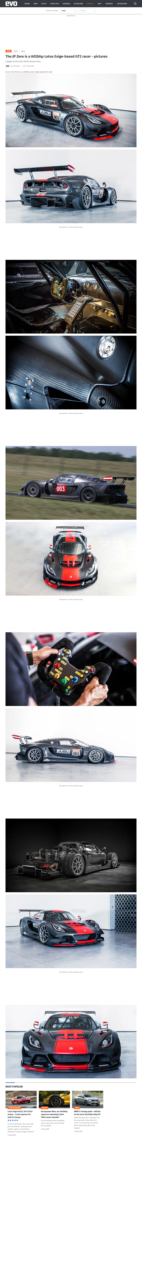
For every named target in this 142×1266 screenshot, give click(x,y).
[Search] (135, 3)
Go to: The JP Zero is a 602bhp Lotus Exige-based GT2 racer (29, 72)
